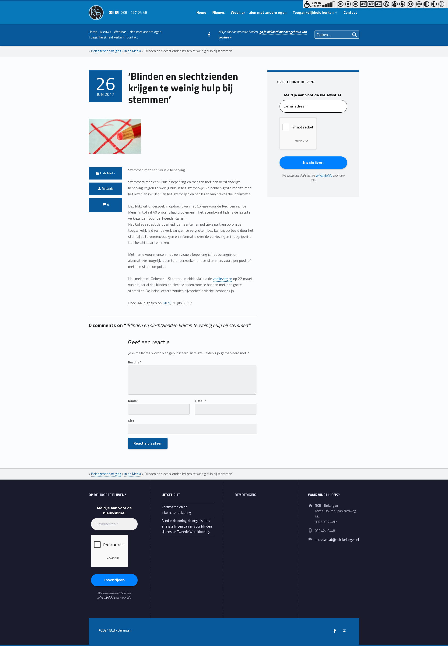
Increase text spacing (411, 5)
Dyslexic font (387, 5)
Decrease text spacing (420, 5)
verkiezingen (222, 278)
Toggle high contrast (427, 5)
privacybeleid (324, 175)
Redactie (107, 188)
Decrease (371, 5)
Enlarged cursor (403, 5)
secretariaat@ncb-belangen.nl (337, 539)
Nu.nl (166, 303)
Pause (349, 5)
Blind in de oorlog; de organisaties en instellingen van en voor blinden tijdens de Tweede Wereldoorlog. (187, 526)
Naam (133, 400)
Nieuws (218, 12)
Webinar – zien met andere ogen (259, 12)
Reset (378, 5)
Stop (356, 5)
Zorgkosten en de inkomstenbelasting (176, 509)
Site (131, 420)
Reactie (134, 362)
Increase (364, 5)
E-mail (200, 400)
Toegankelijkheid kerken (313, 12)
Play (341, 5)
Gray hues (395, 5)
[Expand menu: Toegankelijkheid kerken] (336, 12)
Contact (350, 12)
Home (201, 12)
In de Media (107, 173)
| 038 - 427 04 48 (129, 12)
